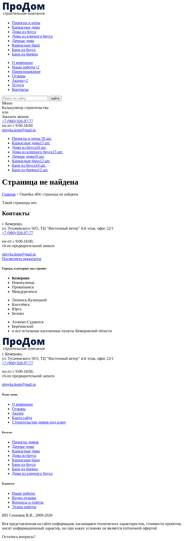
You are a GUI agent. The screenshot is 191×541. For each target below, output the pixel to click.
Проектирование (26, 71)
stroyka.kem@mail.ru (19, 130)
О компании (22, 62)
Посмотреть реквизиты (21, 259)
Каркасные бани (26, 45)
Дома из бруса (24, 32)
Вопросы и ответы (28, 502)
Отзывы (19, 76)
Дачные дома (23, 41)
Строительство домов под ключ (39, 422)
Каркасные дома (26, 27)
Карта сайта (22, 418)
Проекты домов (25, 442)
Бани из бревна (25, 54)
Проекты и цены (26, 23)
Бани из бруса (24, 50)
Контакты (20, 89)
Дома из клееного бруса (32, 36)
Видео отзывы (24, 498)
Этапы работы (24, 507)
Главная (8, 194)
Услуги (18, 85)
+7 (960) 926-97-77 (17, 121)
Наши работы (25, 67)
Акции (20, 80)
